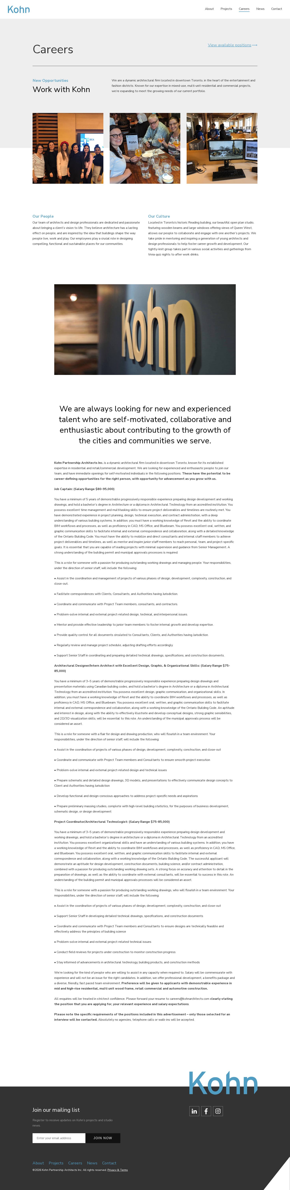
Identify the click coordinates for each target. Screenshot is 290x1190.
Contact (276, 9)
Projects (226, 9)
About (209, 9)
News (260, 9)
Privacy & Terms (118, 1170)
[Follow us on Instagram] (218, 1112)
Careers (244, 9)
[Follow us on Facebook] (206, 1112)
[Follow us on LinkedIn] (194, 1112)
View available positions (229, 45)
